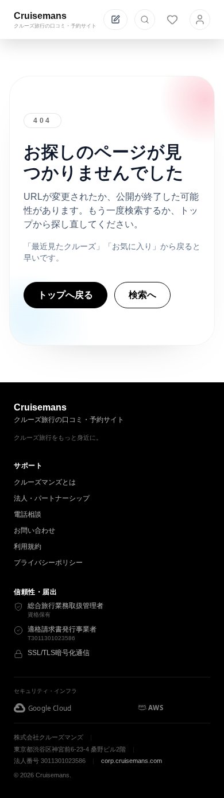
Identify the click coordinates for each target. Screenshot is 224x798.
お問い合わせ (34, 530)
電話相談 (27, 514)
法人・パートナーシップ (52, 498)
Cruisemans (40, 16)
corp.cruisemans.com (131, 760)
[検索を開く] (144, 19)
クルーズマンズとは (45, 482)
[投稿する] (115, 19)
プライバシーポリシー (48, 563)
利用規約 (27, 547)
